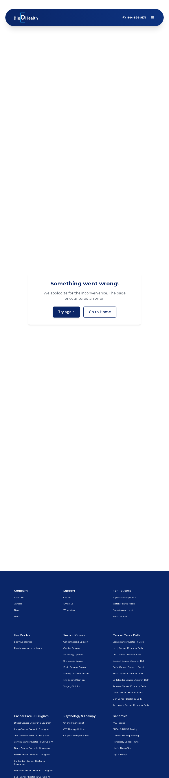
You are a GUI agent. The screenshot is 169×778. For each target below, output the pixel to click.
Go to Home (100, 312)
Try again (66, 312)
